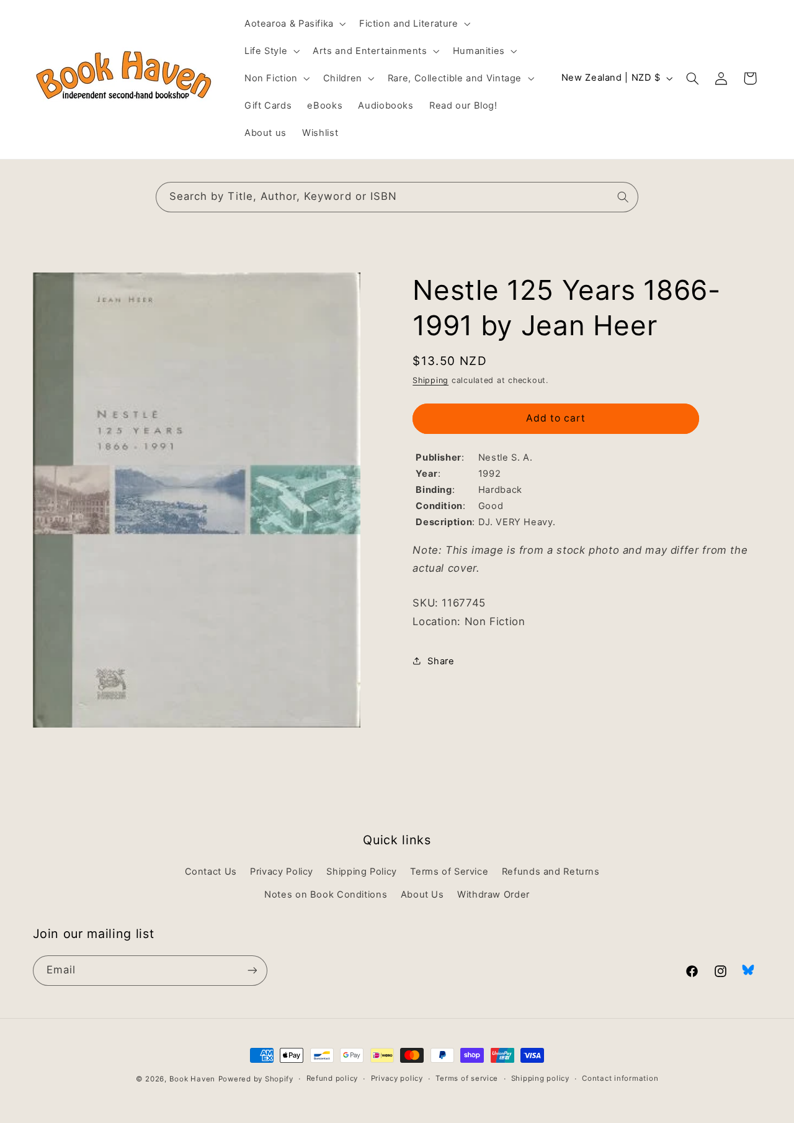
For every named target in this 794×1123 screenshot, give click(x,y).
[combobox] (397, 197)
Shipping (430, 379)
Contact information (620, 1079)
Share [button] (440, 660)
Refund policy (332, 1079)
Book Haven (192, 1079)
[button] (293, 23)
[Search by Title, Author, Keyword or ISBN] (623, 197)
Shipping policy (540, 1079)
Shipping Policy (361, 872)
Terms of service (466, 1079)
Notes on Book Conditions (325, 894)
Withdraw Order (493, 894)
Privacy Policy (281, 872)
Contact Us (211, 872)
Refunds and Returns (551, 872)
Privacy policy (397, 1079)
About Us (422, 894)
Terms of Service (449, 872)
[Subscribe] (252, 970)
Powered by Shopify (255, 1079)
